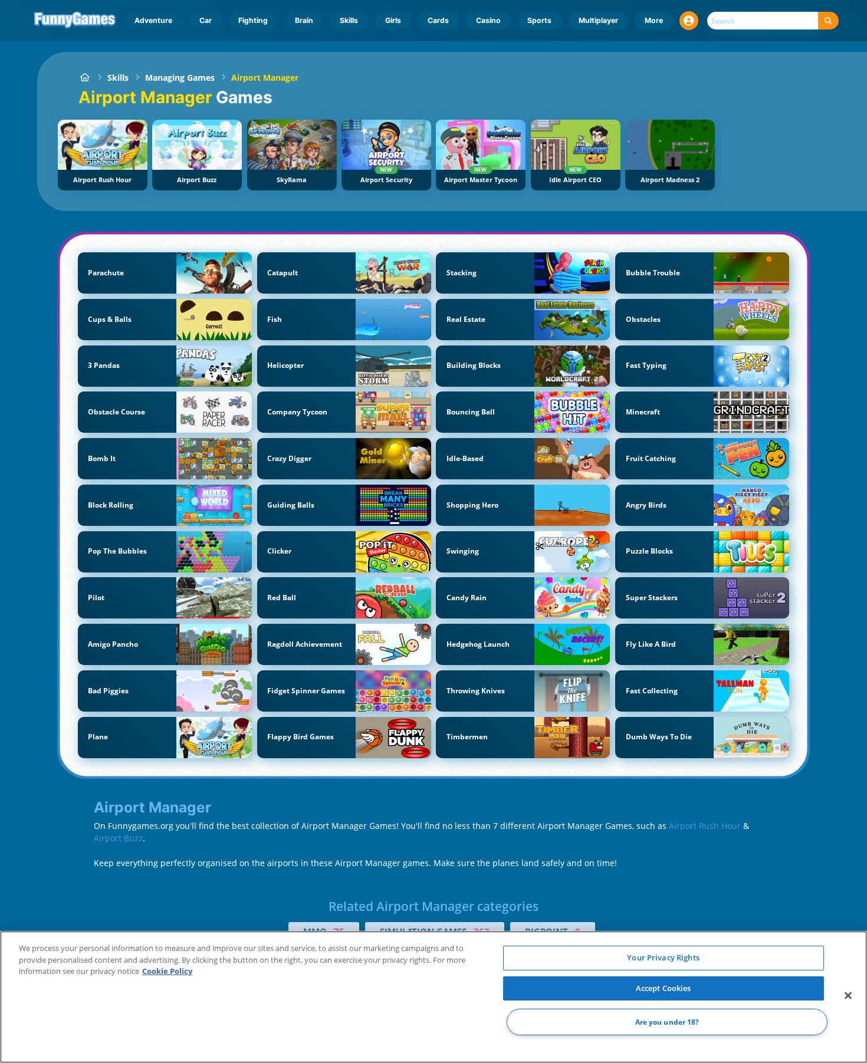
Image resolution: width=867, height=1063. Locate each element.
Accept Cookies (663, 988)
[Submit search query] (828, 21)
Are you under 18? (667, 1022)
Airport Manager (264, 77)
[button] (688, 20)
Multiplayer (598, 20)
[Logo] (75, 20)
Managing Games (180, 77)
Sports (539, 20)
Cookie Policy (167, 971)
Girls (393, 20)
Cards (438, 20)
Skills (349, 20)
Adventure (153, 20)
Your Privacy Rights (663, 957)
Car (205, 20)
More (654, 20)
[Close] (848, 996)
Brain (304, 20)
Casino (488, 20)
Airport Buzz (118, 838)
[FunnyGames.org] (84, 77)
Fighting (253, 20)
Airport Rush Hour (705, 825)
